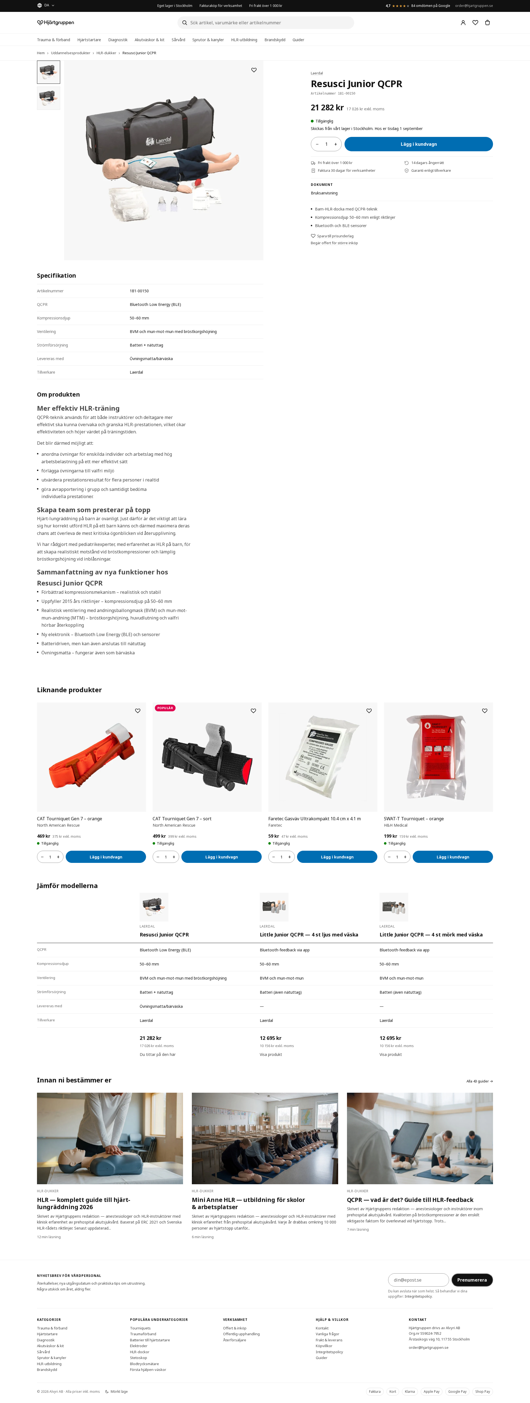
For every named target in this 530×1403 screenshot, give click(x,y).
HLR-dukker (106, 52)
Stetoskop (138, 1357)
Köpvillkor (324, 1345)
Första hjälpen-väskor (148, 1369)
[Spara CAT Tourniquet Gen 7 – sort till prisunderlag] (253, 711)
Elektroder (138, 1345)
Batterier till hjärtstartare (150, 1339)
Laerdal (317, 73)
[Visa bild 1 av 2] (48, 72)
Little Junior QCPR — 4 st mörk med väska (431, 934)
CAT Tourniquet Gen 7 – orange (69, 819)
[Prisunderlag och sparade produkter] (475, 22)
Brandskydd (274, 39)
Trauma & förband (53, 39)
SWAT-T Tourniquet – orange (414, 819)
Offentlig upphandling (241, 1333)
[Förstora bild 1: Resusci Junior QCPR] (163, 160)
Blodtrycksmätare (144, 1363)
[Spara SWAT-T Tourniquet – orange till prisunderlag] (485, 711)
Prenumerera (472, 1280)
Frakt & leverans (329, 1339)
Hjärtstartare (89, 39)
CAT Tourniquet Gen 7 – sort (182, 819)
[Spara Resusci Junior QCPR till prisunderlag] (254, 70)
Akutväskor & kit (150, 39)
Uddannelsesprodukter (70, 52)
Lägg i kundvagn (419, 144)
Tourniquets (140, 1327)
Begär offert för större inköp (334, 242)
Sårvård (178, 39)
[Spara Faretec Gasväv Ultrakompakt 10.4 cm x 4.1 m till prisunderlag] (369, 711)
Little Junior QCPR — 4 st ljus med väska (309, 934)
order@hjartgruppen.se (474, 5)
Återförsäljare (234, 1339)
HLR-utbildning (244, 39)
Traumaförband (143, 1333)
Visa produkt (271, 1054)
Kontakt (322, 1327)
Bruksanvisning (324, 193)
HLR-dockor (139, 1351)
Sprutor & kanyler (208, 39)
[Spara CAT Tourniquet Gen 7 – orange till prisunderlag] (138, 711)
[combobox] (265, 22)
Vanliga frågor (327, 1333)
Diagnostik (118, 39)
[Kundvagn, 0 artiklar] (487, 22)
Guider (298, 39)
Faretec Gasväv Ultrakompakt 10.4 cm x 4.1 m (314, 819)
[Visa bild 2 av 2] (48, 98)
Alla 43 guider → (480, 1081)
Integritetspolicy (418, 1296)
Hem (41, 52)
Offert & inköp (235, 1327)
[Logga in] (463, 22)
